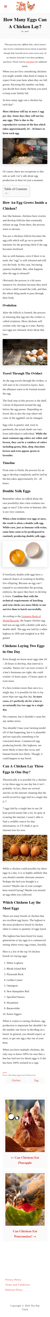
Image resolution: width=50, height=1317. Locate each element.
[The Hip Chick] (25, 6)
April (27, 31)
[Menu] (5, 6)
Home (5, 1075)
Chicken (15, 1080)
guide (5, 1072)
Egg (36, 1080)
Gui (23, 616)
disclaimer (30, 62)
